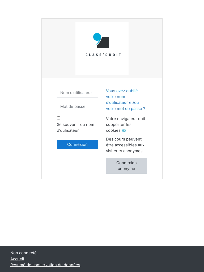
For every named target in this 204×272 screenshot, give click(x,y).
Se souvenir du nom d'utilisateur (75, 127)
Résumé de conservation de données (45, 264)
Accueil (17, 259)
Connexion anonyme (126, 165)
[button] (125, 131)
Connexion (77, 144)
